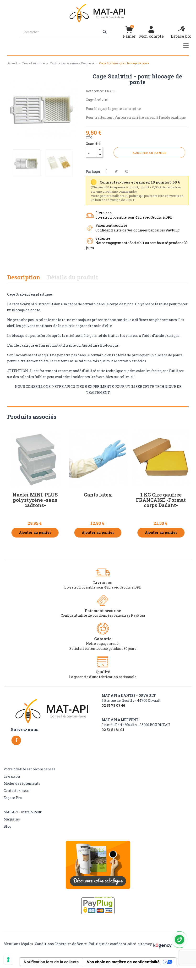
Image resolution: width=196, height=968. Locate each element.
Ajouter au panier (149, 153)
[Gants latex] (98, 458)
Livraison (12, 776)
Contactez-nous (16, 790)
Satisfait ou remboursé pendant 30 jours (102, 648)
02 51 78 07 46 (113, 705)
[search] (105, 32)
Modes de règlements (22, 783)
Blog (7, 826)
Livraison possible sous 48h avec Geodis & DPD (103, 587)
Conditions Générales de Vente (61, 944)
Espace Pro (13, 797)
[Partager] (106, 171)
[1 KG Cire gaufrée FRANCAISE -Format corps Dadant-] (161, 458)
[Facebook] (16, 740)
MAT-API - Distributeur (23, 812)
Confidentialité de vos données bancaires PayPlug (103, 615)
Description (23, 277)
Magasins (12, 819)
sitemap (145, 944)
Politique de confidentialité (112, 944)
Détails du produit (72, 277)
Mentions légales (18, 944)
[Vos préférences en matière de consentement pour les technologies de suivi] (8, 959)
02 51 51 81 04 (113, 730)
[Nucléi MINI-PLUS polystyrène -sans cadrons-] (35, 458)
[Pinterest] (127, 171)
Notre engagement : (103, 643)
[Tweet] (116, 171)
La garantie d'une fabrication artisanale (102, 677)
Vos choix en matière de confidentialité (123, 961)
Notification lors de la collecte (51, 961)
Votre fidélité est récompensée (29, 769)
